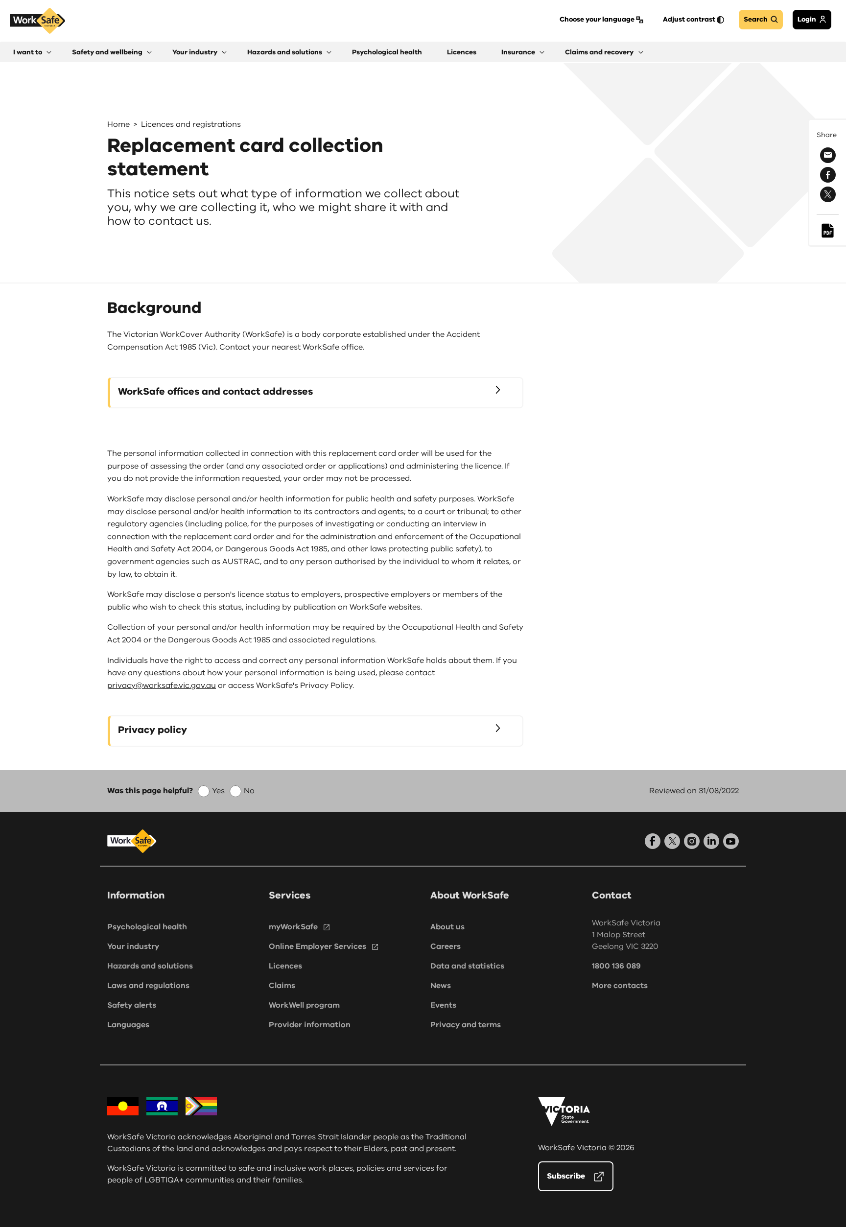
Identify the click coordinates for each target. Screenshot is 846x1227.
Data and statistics (467, 966)
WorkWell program (304, 1005)
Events (443, 1005)
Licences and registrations (191, 124)
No (249, 790)
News (440, 985)
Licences (285, 966)
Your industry (133, 946)
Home (118, 124)
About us (447, 926)
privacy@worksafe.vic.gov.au (161, 685)
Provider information (310, 1024)
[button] (32, 52)
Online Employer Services (317, 946)
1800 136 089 (616, 966)
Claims (282, 985)
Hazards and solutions (150, 966)
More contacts (620, 985)
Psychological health (147, 926)
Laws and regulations (148, 985)
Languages (128, 1024)
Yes (218, 790)
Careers (445, 946)
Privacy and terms (465, 1024)
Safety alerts (131, 1005)
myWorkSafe (293, 926)
